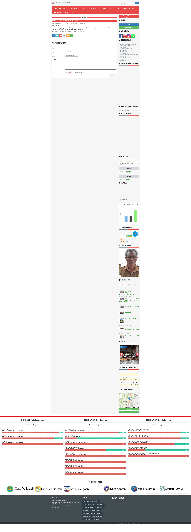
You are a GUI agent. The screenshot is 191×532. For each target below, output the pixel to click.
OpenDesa (121, 523)
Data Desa (123, 8)
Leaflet (126, 407)
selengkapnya (129, 163)
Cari (137, 3)
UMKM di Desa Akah (129, 356)
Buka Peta (129, 409)
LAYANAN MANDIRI (129, 27)
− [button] (121, 397)
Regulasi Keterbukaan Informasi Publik (129, 54)
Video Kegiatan (123, 60)
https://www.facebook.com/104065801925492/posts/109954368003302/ (69, 31)
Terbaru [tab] (123, 284)
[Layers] (137, 395)
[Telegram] (64, 35)
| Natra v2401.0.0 (135, 523)
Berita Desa (123, 50)
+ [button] (121, 395)
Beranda (55, 8)
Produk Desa (123, 47)
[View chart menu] (137, 204)
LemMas (104, 8)
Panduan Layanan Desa (126, 48)
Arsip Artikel (125, 280)
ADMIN (129, 24)
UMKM (66, 12)
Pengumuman (82, 23)
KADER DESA (131, 8)
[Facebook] (53, 35)
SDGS (118, 8)
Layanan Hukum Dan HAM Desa (128, 44)
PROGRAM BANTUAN (57, 12)
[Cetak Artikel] (68, 35)
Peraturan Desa (84, 8)
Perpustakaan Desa (125, 57)
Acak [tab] (135, 284)
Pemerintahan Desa (72, 8)
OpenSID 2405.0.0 (128, 523)
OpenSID (137, 407)
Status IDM (111, 8)
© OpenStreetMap (131, 407)
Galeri (123, 341)
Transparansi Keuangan (126, 45)
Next (137, 354)
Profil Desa (62, 8)
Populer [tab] (129, 284)
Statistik (124, 200)
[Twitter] (57, 35)
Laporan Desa (123, 56)
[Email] (60, 35)
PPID (72, 12)
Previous (121, 354)
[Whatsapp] (71, 35)
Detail (128, 412)
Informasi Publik (95, 8)
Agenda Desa (123, 51)
